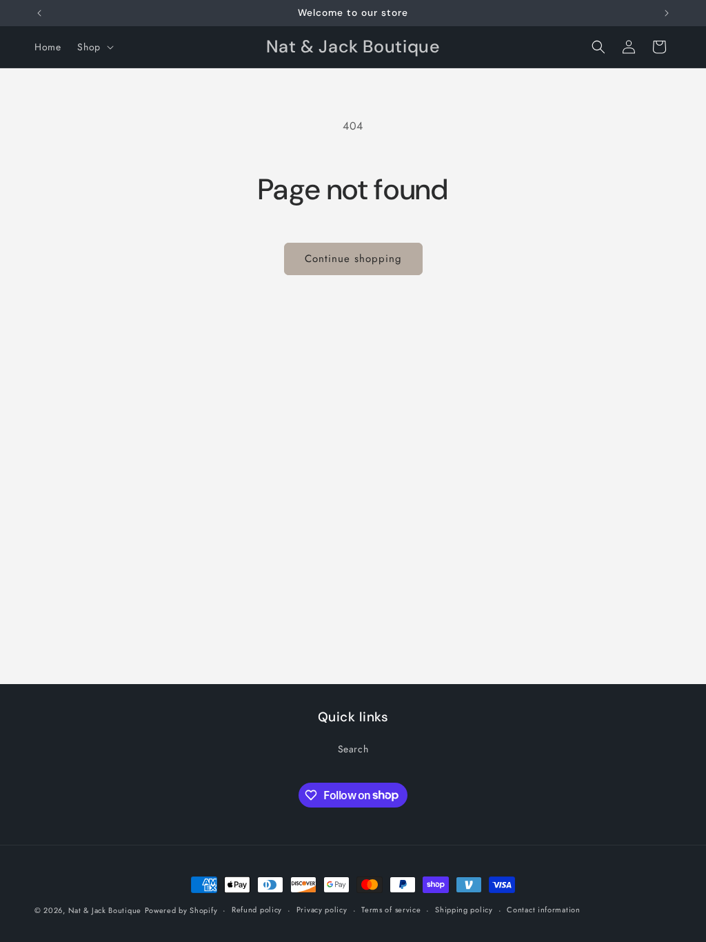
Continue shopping (353, 258)
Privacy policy (321, 909)
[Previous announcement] (39, 13)
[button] (94, 46)
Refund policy (257, 909)
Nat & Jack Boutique (104, 910)
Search (353, 749)
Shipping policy (464, 909)
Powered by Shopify (181, 910)
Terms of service (391, 909)
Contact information (543, 909)
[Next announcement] (667, 13)
